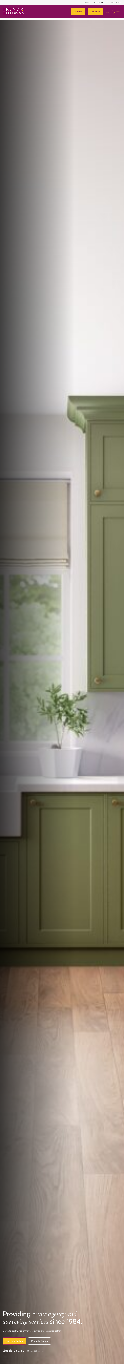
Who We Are (98, 2)
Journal (86, 2)
